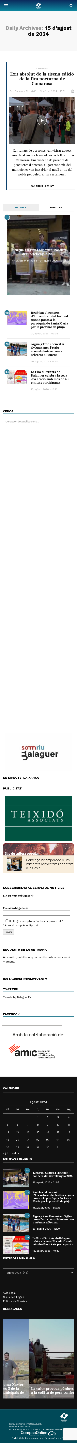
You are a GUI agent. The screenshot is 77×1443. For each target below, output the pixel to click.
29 (37, 1147)
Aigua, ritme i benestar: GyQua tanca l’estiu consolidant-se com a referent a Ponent (48, 349)
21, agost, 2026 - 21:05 (53, 260)
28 (27, 1147)
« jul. (6, 1153)
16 (47, 1132)
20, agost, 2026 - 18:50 (44, 361)
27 (17, 1147)
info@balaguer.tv (34, 1424)
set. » (15, 1153)
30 (47, 1147)
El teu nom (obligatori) (18, 895)
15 (38, 1132)
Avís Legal (9, 1292)
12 (8, 1132)
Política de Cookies (15, 1301)
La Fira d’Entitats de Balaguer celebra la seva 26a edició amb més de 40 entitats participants (49, 377)
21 (28, 1139)
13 (17, 1132)
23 (47, 1139)
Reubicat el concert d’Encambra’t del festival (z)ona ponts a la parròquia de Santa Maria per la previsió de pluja (49, 319)
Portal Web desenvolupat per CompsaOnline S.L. (39, 1438)
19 (8, 1139)
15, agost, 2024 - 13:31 (52, 91)
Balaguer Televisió (25, 91)
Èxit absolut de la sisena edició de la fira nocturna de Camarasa (42, 78)
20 (17, 1139)
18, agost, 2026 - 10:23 (44, 389)
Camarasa (42, 68)
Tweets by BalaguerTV (17, 997)
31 (58, 1147)
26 (7, 1147)
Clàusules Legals (13, 1297)
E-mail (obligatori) (15, 908)
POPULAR (56, 207)
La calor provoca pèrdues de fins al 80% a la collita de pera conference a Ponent (38, 1390)
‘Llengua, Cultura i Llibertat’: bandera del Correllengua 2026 (38, 252)
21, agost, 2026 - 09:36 (44, 333)
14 (28, 1132)
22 (37, 1139)
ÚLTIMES (20, 207)
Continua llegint (42, 186)
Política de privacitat (48, 921)
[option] (38, 1358)
